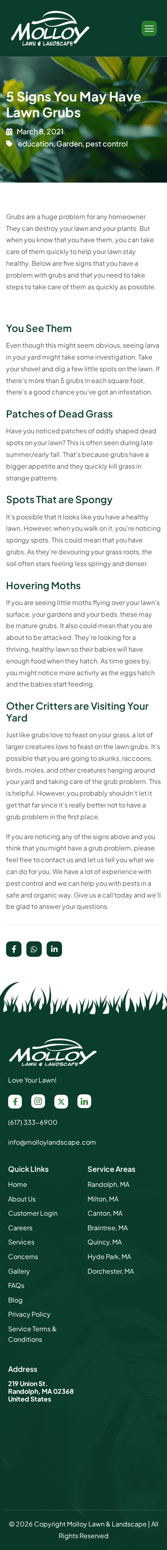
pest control (107, 143)
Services (21, 1242)
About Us (22, 1199)
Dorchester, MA (111, 1271)
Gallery (19, 1271)
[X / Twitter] (61, 1102)
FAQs (16, 1285)
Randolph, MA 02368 (41, 1391)
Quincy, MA (105, 1242)
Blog (15, 1300)
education (35, 143)
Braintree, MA (108, 1227)
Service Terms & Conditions (32, 1333)
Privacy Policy (29, 1314)
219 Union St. (28, 1383)
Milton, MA (103, 1199)
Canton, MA (105, 1213)
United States (29, 1399)
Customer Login (33, 1213)
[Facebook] (15, 1102)
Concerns (23, 1256)
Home (17, 1184)
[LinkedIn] (84, 1101)
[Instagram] (38, 1101)
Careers (20, 1227)
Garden (69, 143)
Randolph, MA (108, 1184)
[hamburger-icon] (149, 28)
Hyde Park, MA (109, 1256)
